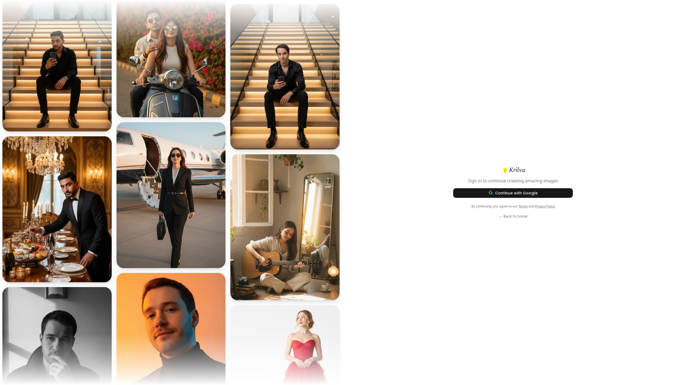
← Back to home (513, 216)
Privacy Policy (545, 206)
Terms (523, 206)
